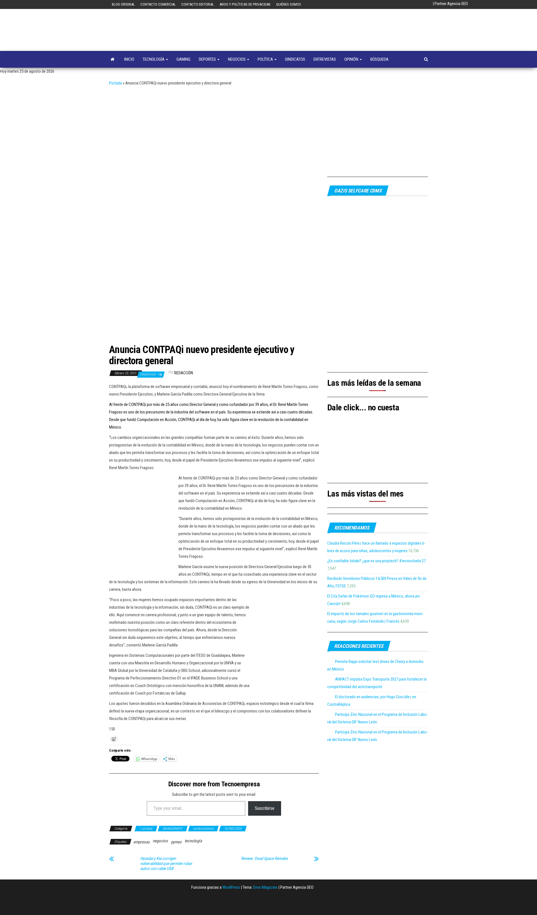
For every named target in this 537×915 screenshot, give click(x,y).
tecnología (193, 840)
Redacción (183, 373)
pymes (176, 842)
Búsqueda (379, 59)
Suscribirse (264, 808)
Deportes (208, 59)
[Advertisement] (268, 129)
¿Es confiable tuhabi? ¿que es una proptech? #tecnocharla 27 (376, 560)
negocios (160, 840)
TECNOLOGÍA (154, 59)
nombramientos (203, 829)
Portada (115, 83)
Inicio (129, 59)
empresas (141, 842)
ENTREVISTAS (325, 59)
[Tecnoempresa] (112, 59)
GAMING (183, 59)
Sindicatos (295, 59)
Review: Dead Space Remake (264, 858)
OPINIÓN (351, 59)
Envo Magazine (265, 887)
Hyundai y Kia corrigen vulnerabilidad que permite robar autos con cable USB (166, 863)
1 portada (146, 829)
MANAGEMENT (173, 829)
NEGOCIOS (237, 59)
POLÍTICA (266, 59)
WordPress (231, 887)
